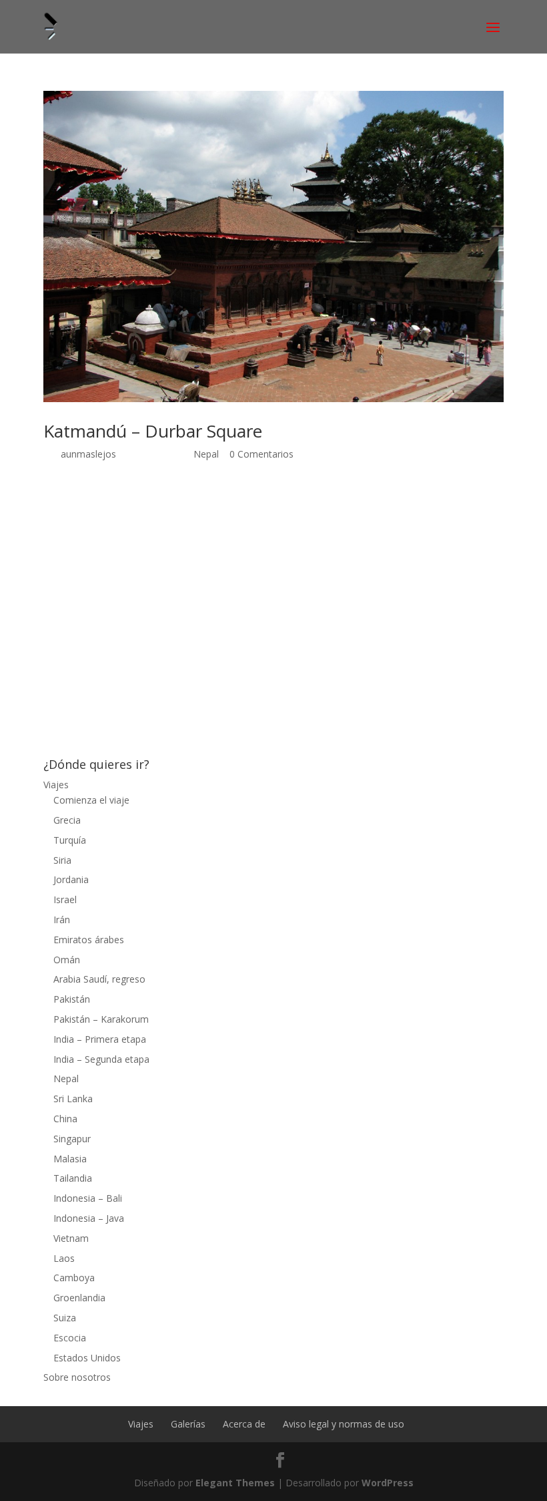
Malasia (70, 1158)
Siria (62, 860)
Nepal (206, 454)
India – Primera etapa (99, 1039)
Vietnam (71, 1238)
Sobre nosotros (77, 1377)
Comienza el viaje (91, 800)
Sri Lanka (73, 1098)
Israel (65, 899)
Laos (64, 1258)
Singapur (72, 1138)
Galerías (188, 1423)
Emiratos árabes (88, 939)
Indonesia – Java (88, 1218)
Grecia (67, 820)
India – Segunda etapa (101, 1059)
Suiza (64, 1317)
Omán (66, 959)
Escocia (69, 1337)
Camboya (74, 1277)
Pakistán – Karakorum (101, 1019)
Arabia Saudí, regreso (99, 979)
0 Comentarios (261, 454)
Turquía (69, 840)
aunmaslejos (88, 454)
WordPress (388, 1482)
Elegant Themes (235, 1482)
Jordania (71, 879)
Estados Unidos (87, 1357)
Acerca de (244, 1423)
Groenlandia (79, 1297)
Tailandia (72, 1178)
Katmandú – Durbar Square (152, 431)
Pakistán (71, 999)
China (65, 1118)
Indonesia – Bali (87, 1198)
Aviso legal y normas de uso (343, 1423)
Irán (61, 919)
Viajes (56, 784)
